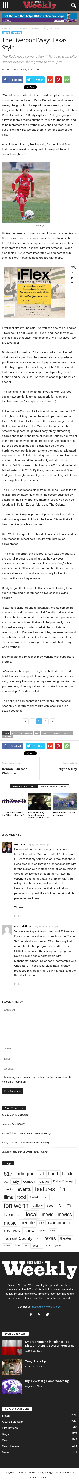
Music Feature (10, 1446)
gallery (38, 1205)
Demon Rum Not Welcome (14, 771)
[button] (72, 5)
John (4, 1124)
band (53, 1173)
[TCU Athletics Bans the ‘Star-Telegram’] (14, 801)
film (62, 1189)
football (34, 1197)
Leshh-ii (6, 1115)
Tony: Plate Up (35, 1361)
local (31, 1214)
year (48, 1245)
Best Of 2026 (21, 1115)
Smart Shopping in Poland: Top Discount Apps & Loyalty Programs (49, 1343)
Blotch (6, 1415)
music (10, 1223)
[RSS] (40, 1315)
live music (12, 1214)
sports (7, 736)
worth (37, 1245)
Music (5, 1440)
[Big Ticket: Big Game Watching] (12, 1386)
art (41, 1173)
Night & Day (67, 769)
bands (67, 1173)
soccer (67, 733)
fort (45, 1197)
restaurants (59, 1222)
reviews (12, 1230)
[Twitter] (48, 1315)
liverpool (55, 733)
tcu (38, 1238)
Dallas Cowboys (63, 1181)
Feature (17, 32)
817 (13, 733)
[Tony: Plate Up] (12, 1367)
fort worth (25, 733)
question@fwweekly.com (46, 1306)
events (24, 1189)
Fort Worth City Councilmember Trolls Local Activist (38, 815)
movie (47, 1214)
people (28, 1222)
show (29, 1230)
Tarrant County (18, 1238)
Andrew (19, 844)
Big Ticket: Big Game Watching (47, 1381)
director (9, 1189)
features (45, 1189)
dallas (44, 1181)
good (50, 1205)
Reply (17, 916)
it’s (59, 1205)
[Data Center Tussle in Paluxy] (65, 801)
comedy (29, 1181)
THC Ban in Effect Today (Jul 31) (30, 1152)
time (17, 1245)
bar (6, 1181)
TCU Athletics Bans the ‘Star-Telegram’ (13, 813)
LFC (36, 733)
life (68, 1205)
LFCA (44, 733)
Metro (5, 1452)
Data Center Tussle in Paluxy (64, 813)
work (26, 1245)
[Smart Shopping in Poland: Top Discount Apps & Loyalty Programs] (12, 1347)
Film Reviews (10, 1427)
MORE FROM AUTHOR (53, 786)
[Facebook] (32, 1315)
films (8, 1197)
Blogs (5, 1434)
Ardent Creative (38, 1477)
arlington (26, 1173)
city (16, 1181)
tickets (7, 1245)
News (6, 32)
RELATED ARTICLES (24, 786)
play (41, 1222)
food (21, 1197)
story (53, 1230)
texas (50, 1238)
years (58, 1245)
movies (65, 1214)
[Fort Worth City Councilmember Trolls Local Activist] (39, 801)
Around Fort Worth (12, 1421)
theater (66, 1238)
